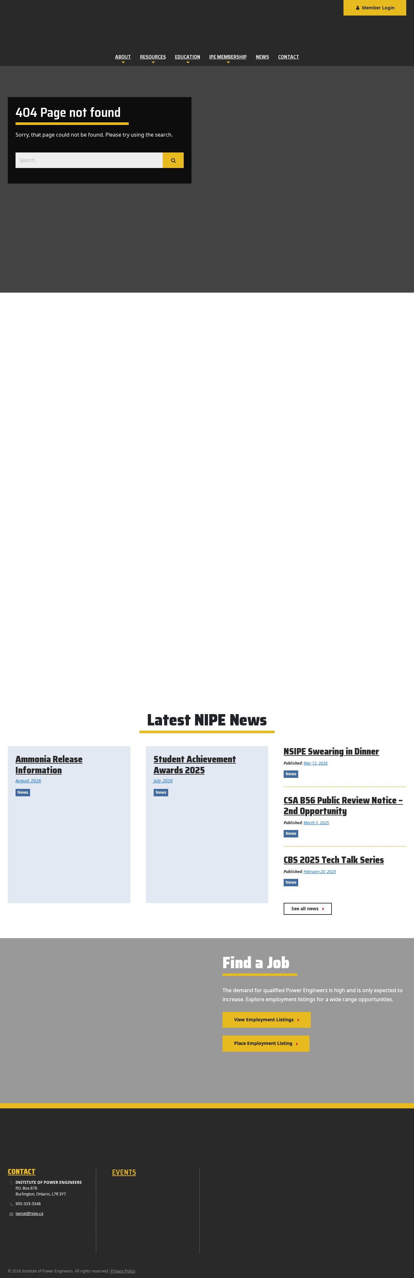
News (262, 57)
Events (124, 1172)
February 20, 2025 (320, 871)
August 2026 (28, 781)
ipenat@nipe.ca (29, 1213)
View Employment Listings (264, 1019)
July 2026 (163, 781)
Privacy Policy (123, 1271)
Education (187, 57)
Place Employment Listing (263, 1043)
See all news (305, 908)
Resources (153, 57)
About (123, 57)
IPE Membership (228, 57)
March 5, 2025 (316, 822)
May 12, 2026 (316, 763)
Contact (288, 57)
